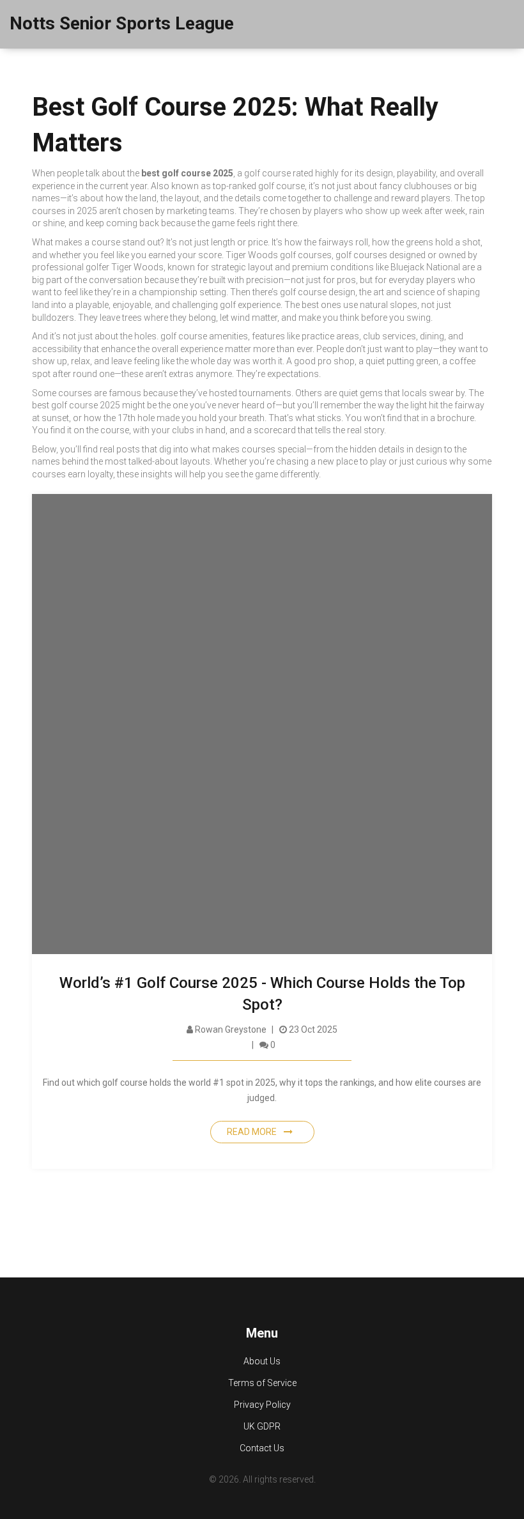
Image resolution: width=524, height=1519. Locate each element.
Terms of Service (262, 1383)
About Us (262, 1361)
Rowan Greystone (229, 1029)
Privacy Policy (262, 1404)
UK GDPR (262, 1426)
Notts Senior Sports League (122, 23)
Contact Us (262, 1448)
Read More (253, 1132)
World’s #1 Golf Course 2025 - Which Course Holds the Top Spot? (262, 994)
